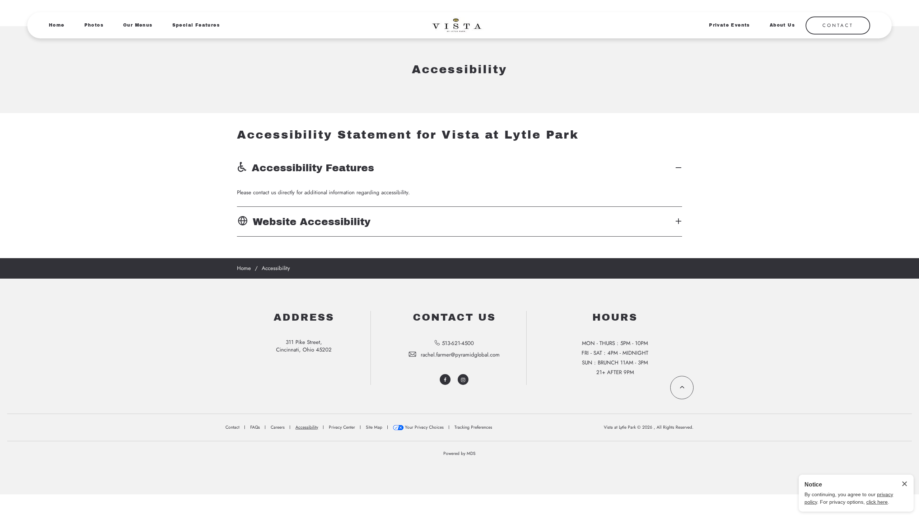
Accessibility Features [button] (313, 167)
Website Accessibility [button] (311, 221)
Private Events (729, 25)
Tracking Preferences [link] (473, 427)
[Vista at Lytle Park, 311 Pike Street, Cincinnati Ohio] (456, 25)
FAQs (255, 427)
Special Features (196, 25)
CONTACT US (454, 317)
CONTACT (837, 25)
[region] (459, 192)
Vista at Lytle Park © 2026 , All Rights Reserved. (649, 427)
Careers (278, 427)
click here (877, 502)
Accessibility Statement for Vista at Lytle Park (408, 135)
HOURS (615, 317)
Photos (93, 25)
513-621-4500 (458, 343)
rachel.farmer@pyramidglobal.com (460, 355)
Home (57, 25)
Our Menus (138, 25)
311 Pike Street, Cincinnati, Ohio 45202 (304, 346)
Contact (232, 427)
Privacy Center (342, 427)
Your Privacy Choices (423, 427)
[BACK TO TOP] (682, 387)
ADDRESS (304, 317)
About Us (782, 25)
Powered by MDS (459, 453)
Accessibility (459, 69)
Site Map (374, 427)
